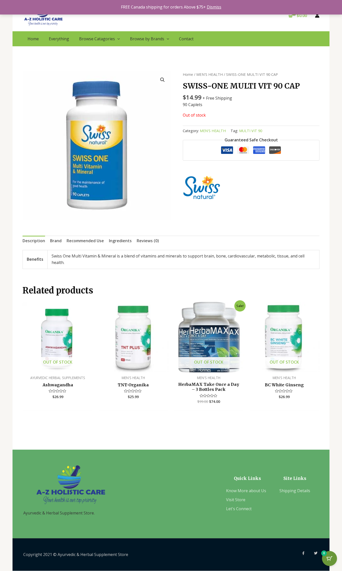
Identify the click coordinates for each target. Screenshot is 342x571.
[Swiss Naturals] (201, 187)
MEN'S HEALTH (209, 74)
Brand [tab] (56, 240)
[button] (162, 79)
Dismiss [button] (214, 7)
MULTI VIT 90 (250, 130)
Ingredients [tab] (120, 240)
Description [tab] (34, 240)
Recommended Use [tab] (85, 240)
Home (188, 74)
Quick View (58, 367)
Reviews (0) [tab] (148, 240)
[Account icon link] (317, 15)
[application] (117, 39)
